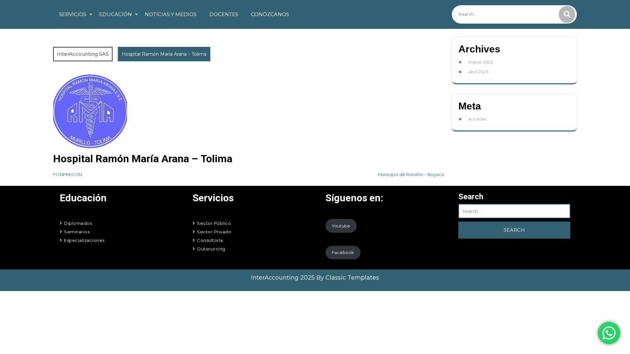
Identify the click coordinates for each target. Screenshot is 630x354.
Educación (115, 14)
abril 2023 (478, 71)
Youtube (341, 225)
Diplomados (78, 223)
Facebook (343, 252)
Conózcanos (270, 14)
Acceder (477, 119)
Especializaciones (84, 240)
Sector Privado (214, 231)
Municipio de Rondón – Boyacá (411, 174)
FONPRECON (67, 174)
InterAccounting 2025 (283, 277)
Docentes (223, 14)
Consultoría (210, 240)
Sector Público (214, 223)
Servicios (72, 14)
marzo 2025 (480, 62)
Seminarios (77, 231)
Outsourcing (211, 248)
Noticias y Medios (171, 14)
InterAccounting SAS (83, 54)
